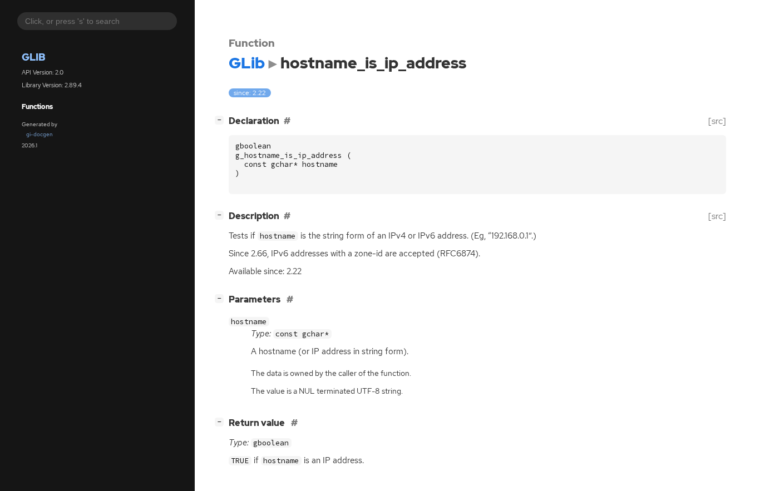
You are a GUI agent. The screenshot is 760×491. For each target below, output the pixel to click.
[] (221, 119)
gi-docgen (39, 134)
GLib (34, 58)
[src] (717, 121)
